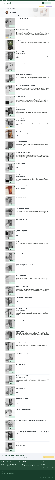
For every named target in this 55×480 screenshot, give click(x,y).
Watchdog (2, 464)
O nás (23, 464)
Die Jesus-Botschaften (22, 230)
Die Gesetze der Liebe (22, 353)
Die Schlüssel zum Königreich (24, 297)
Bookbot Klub (24, 468)
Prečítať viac (17, 44)
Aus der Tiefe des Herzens (23, 152)
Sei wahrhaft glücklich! (22, 320)
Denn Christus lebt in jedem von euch (26, 174)
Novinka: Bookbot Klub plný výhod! (6, 0)
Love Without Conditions (22, 130)
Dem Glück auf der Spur (22, 308)
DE (43, 477)
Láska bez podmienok (22, 18)
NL (49, 477)
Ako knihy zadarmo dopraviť (12, 464)
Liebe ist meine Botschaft (23, 208)
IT (48, 477)
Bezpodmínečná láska (22, 29)
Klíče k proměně (20, 63)
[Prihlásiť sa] (52, 3)
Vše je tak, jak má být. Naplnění (24, 74)
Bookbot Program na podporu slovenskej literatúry (30, 465)
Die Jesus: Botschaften (22, 241)
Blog (22, 463)
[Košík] (53, 3)
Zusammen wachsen (21, 387)
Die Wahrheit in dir (21, 331)
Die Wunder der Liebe (22, 398)
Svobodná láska (20, 52)
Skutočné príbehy (18, 6)
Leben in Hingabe (21, 342)
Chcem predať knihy (10, 463)
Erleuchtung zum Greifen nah (24, 253)
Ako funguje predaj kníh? (11, 465)
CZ (40, 477)
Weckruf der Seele (21, 275)
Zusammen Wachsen (21, 197)
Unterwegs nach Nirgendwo (23, 409)
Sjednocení (19, 107)
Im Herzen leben (20, 364)
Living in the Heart (21, 119)
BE (52, 477)
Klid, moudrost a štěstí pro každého (25, 85)
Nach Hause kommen (21, 219)
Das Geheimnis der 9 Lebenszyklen (25, 375)
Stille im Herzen (20, 163)
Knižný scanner (9, 468)
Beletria (4, 6)
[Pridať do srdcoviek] (14, 18)
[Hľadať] (43, 3)
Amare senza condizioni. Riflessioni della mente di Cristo (31, 420)
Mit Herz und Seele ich (22, 286)
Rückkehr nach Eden (21, 141)
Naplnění (18, 40)
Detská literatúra (25, 6)
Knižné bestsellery (4, 463)
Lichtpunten (19, 442)
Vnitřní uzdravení (20, 96)
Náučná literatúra (10, 6)
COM (45, 477)
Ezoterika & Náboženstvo (33, 6)
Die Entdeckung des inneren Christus (26, 264)
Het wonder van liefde (22, 186)
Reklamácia (19, 463)
